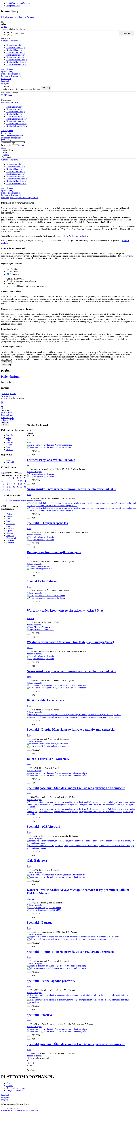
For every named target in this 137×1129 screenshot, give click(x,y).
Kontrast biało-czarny (15, 50)
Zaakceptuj (6, 365)
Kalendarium (10, 376)
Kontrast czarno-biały (15, 48)
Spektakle (10, 462)
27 (21, 487)
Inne (8, 447)
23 (6, 487)
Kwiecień (10, 523)
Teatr (8, 437)
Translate (21, 145)
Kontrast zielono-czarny (16, 60)
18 (14, 484)
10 (10, 481)
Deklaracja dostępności (16, 1088)
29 (2, 490)
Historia (9, 449)
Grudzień (10, 543)
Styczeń (9, 516)
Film (8, 440)
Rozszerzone (15, 271)
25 (14, 487)
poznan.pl (5, 393)
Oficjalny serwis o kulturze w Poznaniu (17, 17)
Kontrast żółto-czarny (15, 52)
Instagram (5, 83)
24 (10, 487)
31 (10, 490)
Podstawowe (15, 274)
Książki (9, 442)
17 (10, 484)
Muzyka (9, 435)
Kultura (13, 393)
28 (25, 487)
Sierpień (9, 533)
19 (18, 484)
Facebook (5, 81)
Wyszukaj (126, 33)
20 (21, 484)
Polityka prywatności (15, 1090)
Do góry (30, 1070)
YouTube (14, 197)
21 (25, 484)
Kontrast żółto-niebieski (16, 62)
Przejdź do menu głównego (18, 3)
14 (25, 481)
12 (18, 481)
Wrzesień (10, 535)
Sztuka (9, 445)
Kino (8, 460)
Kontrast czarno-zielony (16, 57)
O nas (8, 1083)
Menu (3, 147)
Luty (8, 519)
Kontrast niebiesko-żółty (16, 64)
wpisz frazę (10, 33)
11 (14, 481)
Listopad (10, 540)
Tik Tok (21, 197)
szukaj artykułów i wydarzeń (13, 89)
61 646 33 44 (6, 95)
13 (21, 481)
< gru (3, 472)
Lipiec (9, 531)
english (4, 26)
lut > (20, 472)
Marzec (9, 521)
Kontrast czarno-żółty (15, 55)
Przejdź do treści (13, 6)
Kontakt (9, 1085)
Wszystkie (14, 269)
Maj (8, 526)
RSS (36, 197)
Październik (11, 538)
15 (2, 484)
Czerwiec (10, 528)
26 (18, 487)
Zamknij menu (7, 69)
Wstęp (9, 514)
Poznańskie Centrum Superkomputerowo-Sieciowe (19, 1110)
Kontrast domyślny (14, 45)
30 (6, 490)
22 (2, 487)
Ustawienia (6, 362)
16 (6, 484)
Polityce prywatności (77, 236)
